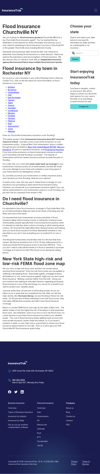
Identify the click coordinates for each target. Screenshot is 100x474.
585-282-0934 (18, 380)
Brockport (12, 90)
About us (70, 408)
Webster (11, 131)
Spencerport (13, 126)
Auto (39, 412)
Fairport (11, 100)
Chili (9, 95)
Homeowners (43, 416)
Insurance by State (16, 420)
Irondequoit (13, 110)
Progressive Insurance (54, 149)
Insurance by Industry (17, 416)
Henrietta (12, 108)
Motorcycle (42, 425)
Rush (10, 123)
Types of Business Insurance (20, 412)
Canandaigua (13, 92)
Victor (10, 129)
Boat (39, 433)
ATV (39, 437)
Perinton (11, 118)
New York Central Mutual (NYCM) (42, 147)
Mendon (11, 113)
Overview (12, 408)
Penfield (11, 116)
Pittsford (11, 121)
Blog (68, 412)
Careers (69, 420)
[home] (12, 10)
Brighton (11, 87)
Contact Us (83, 106)
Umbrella (41, 429)
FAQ (68, 425)
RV (38, 420)
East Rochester (14, 97)
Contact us (70, 416)
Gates (10, 103)
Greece (11, 105)
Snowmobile (42, 441)
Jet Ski (40, 445)
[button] (96, 10)
